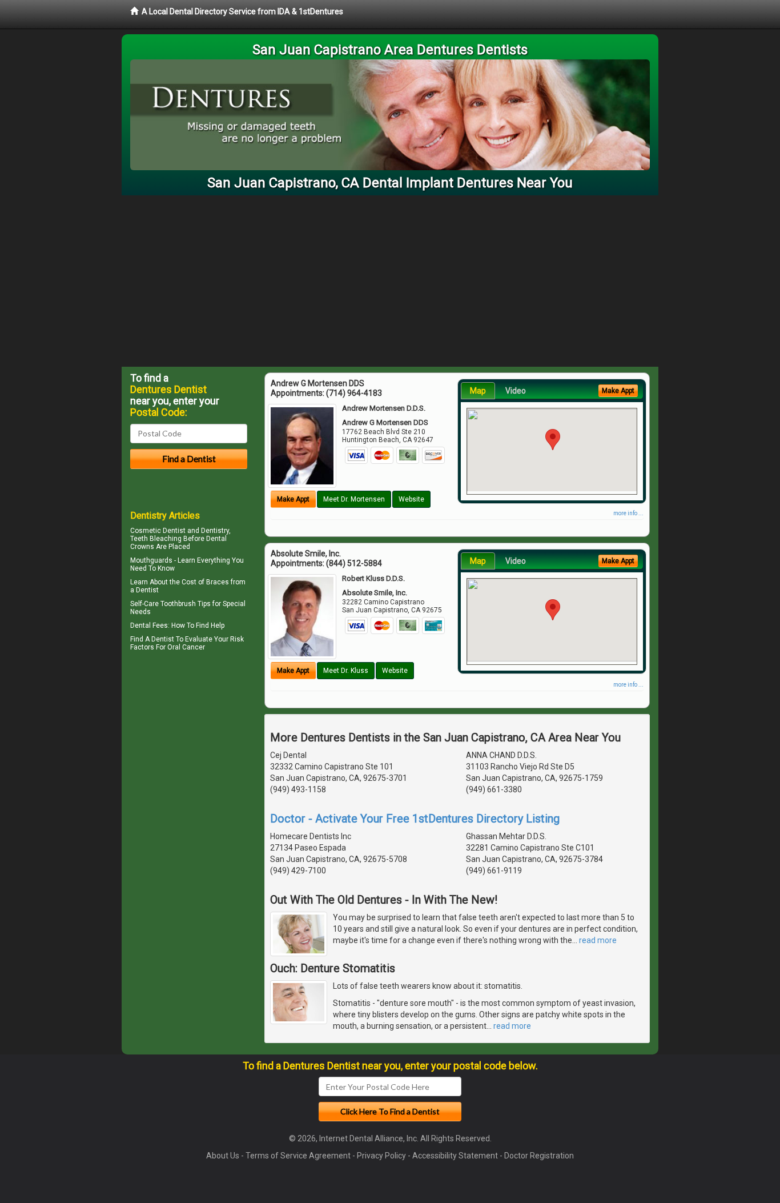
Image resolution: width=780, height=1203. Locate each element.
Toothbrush (178, 604)
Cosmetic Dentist (158, 531)
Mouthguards (151, 560)
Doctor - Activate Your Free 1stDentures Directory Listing (415, 818)
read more (598, 940)
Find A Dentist (152, 639)
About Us (222, 1155)
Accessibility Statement (455, 1155)
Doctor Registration (539, 1155)
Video (515, 390)
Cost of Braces (205, 582)
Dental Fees (149, 625)
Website (411, 499)
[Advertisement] (390, 281)
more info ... (628, 513)
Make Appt (293, 499)
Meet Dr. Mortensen (354, 499)
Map (478, 390)
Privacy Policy (381, 1155)
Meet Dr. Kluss (345, 671)
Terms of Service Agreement (298, 1155)
